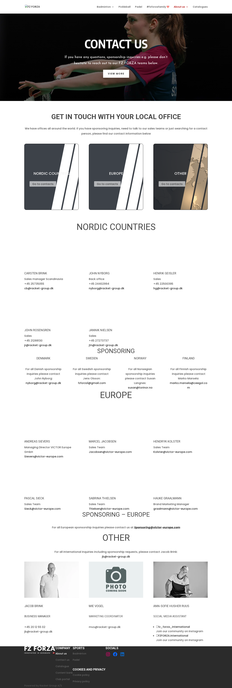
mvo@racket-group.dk (105, 627)
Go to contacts (42, 184)
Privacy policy (81, 681)
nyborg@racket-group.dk (106, 288)
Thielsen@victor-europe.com (109, 509)
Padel (138, 7)
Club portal (63, 679)
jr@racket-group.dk (38, 345)
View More (116, 73)
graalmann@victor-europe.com (175, 509)
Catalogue (62, 666)
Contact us (62, 660)
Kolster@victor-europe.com (172, 452)
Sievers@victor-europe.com (43, 456)
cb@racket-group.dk (38, 288)
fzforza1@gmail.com (92, 383)
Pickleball (125, 7)
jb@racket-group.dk (116, 557)
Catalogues (200, 7)
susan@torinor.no (140, 388)
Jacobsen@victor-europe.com (110, 452)
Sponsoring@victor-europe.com (157, 527)
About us (179, 7)
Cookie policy (81, 674)
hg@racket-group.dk (168, 288)
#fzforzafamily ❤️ (158, 7)
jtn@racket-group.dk (103, 345)
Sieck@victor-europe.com (42, 509)
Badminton (104, 7)
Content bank (64, 672)
